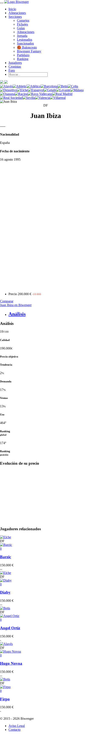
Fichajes (22, 24)
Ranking (22, 59)
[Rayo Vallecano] (40, 94)
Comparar (6, 301)
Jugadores (15, 63)
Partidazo (23, 55)
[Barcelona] (49, 86)
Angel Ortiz (10, 628)
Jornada (22, 36)
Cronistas (14, 66)
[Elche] (22, 90)
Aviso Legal (16, 726)
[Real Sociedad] (11, 98)
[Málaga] (77, 90)
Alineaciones (17, 13)
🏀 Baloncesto (27, 47)
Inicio (12, 9)
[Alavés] (6, 86)
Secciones (15, 16)
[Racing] (21, 94)
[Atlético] (34, 86)
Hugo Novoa (11, 663)
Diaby (5, 592)
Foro (11, 70)
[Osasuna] (7, 94)
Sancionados (25, 43)
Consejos (23, 20)
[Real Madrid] (62, 94)
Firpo (5, 699)
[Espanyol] (36, 90)
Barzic (5, 557)
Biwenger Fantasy (29, 51)
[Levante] (63, 90)
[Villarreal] (58, 98)
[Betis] (63, 86)
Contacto (14, 729)
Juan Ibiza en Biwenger (16, 305)
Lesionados (24, 39)
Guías (21, 28)
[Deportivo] (8, 90)
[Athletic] (20, 86)
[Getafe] (50, 90)
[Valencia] (42, 98)
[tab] (49, 314)
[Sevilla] (29, 98)
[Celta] (73, 86)
